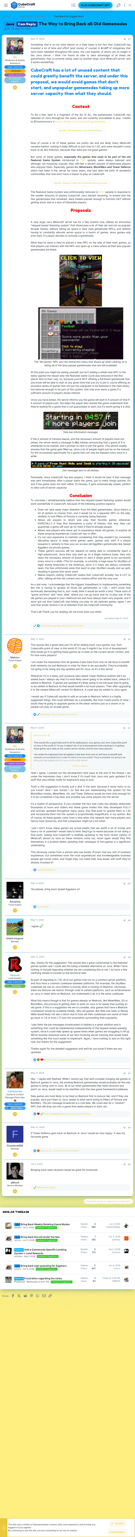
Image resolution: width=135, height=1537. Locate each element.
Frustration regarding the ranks (43, 1278)
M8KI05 (116, 1281)
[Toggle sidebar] (124, 5)
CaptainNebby (113, 1227)
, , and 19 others (64, 1059)
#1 (129, 39)
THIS (84, 160)
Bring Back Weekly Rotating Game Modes (45, 1224)
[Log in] (118, 5)
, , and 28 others (61, 625)
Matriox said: (40, 735)
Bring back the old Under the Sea (40, 1236)
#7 (129, 1073)
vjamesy (116, 1239)
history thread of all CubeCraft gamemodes (80, 121)
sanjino (17, 1227)
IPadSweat (19, 1281)
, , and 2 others (59, 1150)
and (46, 869)
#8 (129, 1127)
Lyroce (17, 1240)
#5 (129, 920)
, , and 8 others (67, 1113)
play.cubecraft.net (95, 5)
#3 (129, 728)
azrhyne (18, 1256)
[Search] (130, 5)
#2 (129, 639)
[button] (6, 5)
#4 (129, 883)
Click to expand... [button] (80, 766)
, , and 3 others (58, 714)
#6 (129, 957)
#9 (129, 1164)
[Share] (125, 39)
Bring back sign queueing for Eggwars (44, 1265)
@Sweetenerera (43, 121)
